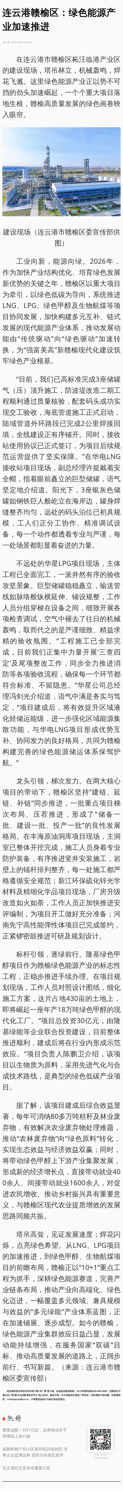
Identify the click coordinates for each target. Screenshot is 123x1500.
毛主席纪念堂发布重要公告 (26, 1468)
